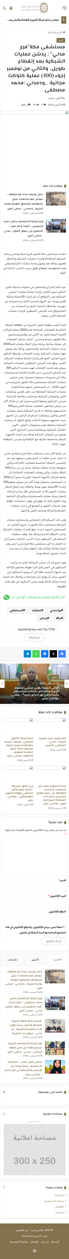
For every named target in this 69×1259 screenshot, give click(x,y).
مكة (58, 618)
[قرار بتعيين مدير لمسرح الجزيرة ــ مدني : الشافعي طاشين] (51, 726)
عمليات (36, 610)
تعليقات (12, 959)
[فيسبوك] (62, 654)
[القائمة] (64, 9)
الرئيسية (58, 32)
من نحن (59, 1212)
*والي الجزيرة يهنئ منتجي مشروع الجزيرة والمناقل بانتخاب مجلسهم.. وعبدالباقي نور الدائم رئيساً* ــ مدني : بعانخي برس (34, 693)
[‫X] (53, 654)
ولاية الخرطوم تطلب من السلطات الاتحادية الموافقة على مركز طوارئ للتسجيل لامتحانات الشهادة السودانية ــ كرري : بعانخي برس (51, 795)
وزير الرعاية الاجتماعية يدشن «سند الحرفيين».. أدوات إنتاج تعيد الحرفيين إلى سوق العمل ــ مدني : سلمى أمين (23, 1005)
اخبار (50, 32)
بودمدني (55, 610)
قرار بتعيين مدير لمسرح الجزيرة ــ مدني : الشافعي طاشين (52, 741)
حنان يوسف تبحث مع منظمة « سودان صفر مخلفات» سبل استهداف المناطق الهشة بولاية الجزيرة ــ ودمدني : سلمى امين (23, 980)
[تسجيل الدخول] (11, 9)
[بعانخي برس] (34, 8)
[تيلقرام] (27, 654)
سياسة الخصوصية (54, 1200)
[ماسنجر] (44, 654)
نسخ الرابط (34, 637)
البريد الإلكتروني (57, 896)
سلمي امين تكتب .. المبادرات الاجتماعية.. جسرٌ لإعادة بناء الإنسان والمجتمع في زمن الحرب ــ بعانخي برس (23, 1068)
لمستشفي (16, 610)
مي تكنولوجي (22, 1230)
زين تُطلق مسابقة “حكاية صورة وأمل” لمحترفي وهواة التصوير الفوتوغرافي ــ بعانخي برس (19, 793)
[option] (34, 684)
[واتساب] (36, 654)
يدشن (43, 618)
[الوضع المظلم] (4, 9)
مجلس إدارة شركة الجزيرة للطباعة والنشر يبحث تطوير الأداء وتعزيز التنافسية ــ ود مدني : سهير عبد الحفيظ (26, 1027)
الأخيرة (57, 959)
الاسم (62, 880)
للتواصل (59, 1206)
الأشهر (35, 959)
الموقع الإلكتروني (57, 911)
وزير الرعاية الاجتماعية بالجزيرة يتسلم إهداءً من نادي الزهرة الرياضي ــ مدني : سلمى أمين (24, 1048)
